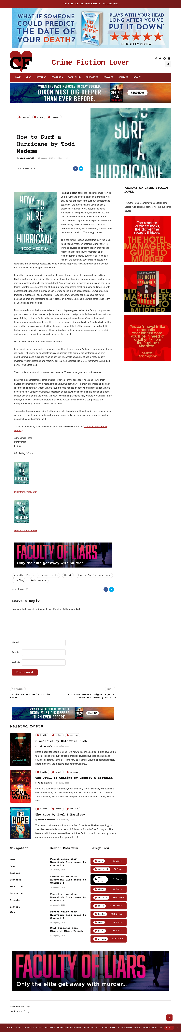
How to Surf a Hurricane (94, 575)
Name (15, 642)
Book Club (74, 77)
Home (18, 77)
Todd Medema (38, 580)
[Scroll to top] (169, 1017)
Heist (67, 575)
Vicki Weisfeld (27, 158)
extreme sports (48, 575)
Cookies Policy (20, 1011)
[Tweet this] (81, 168)
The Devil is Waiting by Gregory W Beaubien (74, 778)
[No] (177, 1027)
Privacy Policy (20, 1007)
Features (57, 77)
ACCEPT (169, 1028)
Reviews (41, 77)
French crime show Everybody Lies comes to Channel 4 (68, 862)
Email (15, 652)
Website (16, 662)
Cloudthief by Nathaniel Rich (61, 741)
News (28, 77)
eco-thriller (22, 575)
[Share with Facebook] (75, 168)
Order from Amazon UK (25, 492)
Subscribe (92, 77)
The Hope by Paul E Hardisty (60, 815)
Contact (123, 77)
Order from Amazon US (25, 530)
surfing (19, 580)
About (137, 77)
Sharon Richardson (46, 820)
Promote (108, 77)
